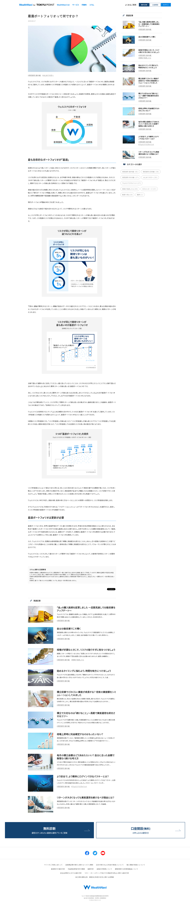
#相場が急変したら (77, 660)
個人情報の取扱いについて (136, 865)
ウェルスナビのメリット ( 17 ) (131, 183)
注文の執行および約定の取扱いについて (110, 865)
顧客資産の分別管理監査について (126, 869)
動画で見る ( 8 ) (127, 195)
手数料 (84, 4)
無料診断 (144, 5)
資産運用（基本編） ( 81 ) (130, 172)
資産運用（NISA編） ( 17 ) (130, 177)
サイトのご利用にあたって (53, 865)
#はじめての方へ (48, 75)
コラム (91, 4)
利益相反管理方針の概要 (76, 869)
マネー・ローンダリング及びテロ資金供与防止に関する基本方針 (107, 873)
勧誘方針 (91, 869)
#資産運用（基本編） (34, 75)
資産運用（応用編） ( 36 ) (151, 172)
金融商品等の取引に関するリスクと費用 (79, 865)
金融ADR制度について (104, 869)
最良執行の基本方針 (58, 869)
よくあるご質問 (130, 4)
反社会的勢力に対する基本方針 (71, 873)
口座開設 (155, 5)
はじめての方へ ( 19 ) (150, 177)
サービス (75, 4)
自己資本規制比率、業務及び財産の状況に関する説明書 (94, 877)
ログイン (166, 5)
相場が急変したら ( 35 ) (130, 189)
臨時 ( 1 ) (140, 195)
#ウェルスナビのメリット (79, 786)
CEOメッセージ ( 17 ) (149, 189)
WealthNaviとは (63, 4)
